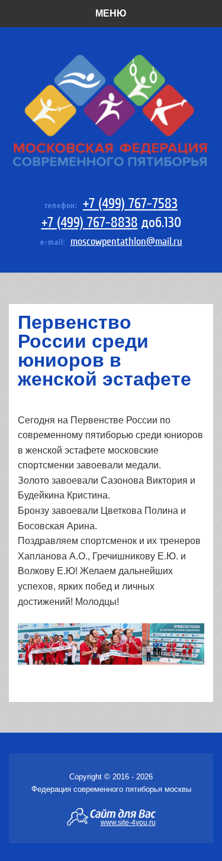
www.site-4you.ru (128, 822)
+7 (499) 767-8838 (89, 223)
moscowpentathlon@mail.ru (126, 241)
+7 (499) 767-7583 (130, 204)
